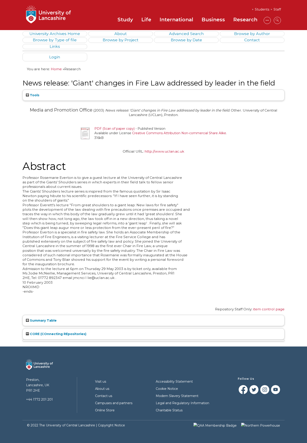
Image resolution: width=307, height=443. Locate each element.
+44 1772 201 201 (39, 399)
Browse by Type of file (55, 39)
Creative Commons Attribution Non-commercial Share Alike (179, 133)
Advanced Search (186, 33)
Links (55, 46)
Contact (252, 39)
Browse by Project (120, 39)
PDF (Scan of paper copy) (114, 129)
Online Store (105, 410)
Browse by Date (186, 39)
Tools (34, 95)
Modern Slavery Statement (177, 396)
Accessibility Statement (174, 381)
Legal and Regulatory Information (182, 403)
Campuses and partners (113, 403)
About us (102, 389)
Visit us (100, 381)
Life (146, 20)
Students (262, 9)
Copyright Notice (111, 425)
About (120, 33)
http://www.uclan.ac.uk (164, 151)
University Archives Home (54, 33)
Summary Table (43, 320)
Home (56, 69)
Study (125, 20)
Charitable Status (169, 410)
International (176, 20)
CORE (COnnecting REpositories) (57, 334)
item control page (269, 309)
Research (245, 20)
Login (54, 57)
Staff (277, 9)
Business (213, 20)
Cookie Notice (167, 389)
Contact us (103, 396)
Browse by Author (252, 33)
